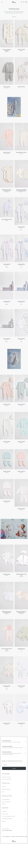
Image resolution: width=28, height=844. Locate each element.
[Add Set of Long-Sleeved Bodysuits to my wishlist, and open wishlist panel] (14, 21)
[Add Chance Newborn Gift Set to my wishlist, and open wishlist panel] (14, 199)
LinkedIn (26, 836)
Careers (3, 803)
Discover (14, 114)
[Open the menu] (2, 2)
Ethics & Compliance (6, 801)
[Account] (24, 2)
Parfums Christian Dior (6, 779)
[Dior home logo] (14, 2)
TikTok (3, 836)
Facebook (13, 836)
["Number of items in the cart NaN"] (26, 2)
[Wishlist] (21, 2)
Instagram (7, 836)
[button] (14, 21)
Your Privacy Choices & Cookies (8, 816)
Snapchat (22, 836)
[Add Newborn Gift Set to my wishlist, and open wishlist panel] (14, 59)
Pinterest (17, 836)
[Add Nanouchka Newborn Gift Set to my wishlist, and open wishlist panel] (14, 621)
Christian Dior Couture (6, 777)
